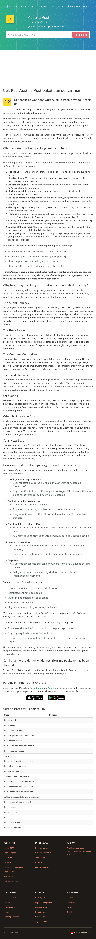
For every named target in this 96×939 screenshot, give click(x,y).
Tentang (70, 898)
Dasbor (7, 902)
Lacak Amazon (10, 853)
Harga (6, 912)
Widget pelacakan (11, 917)
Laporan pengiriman (43, 902)
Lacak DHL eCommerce (13, 867)
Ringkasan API (10, 898)
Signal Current (41, 921)
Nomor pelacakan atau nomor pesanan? (79, 853)
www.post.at (57, 26)
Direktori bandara (42, 848)
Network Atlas (41, 907)
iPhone (38, 687)
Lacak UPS (8, 862)
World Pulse (40, 917)
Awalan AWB (40, 857)
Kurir (43, 6)
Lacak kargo (9, 872)
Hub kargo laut (10, 876)
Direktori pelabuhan (43, 853)
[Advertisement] (48, 67)
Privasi (69, 907)
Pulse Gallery (40, 912)
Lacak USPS (9, 848)
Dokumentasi (9, 907)
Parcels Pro (29, 6)
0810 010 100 (38, 26)
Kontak (61, 6)
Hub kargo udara (11, 881)
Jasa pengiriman (42, 867)
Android (52, 687)
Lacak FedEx (9, 857)
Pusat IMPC (40, 862)
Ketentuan (71, 902)
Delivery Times (41, 898)
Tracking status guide (75, 848)
